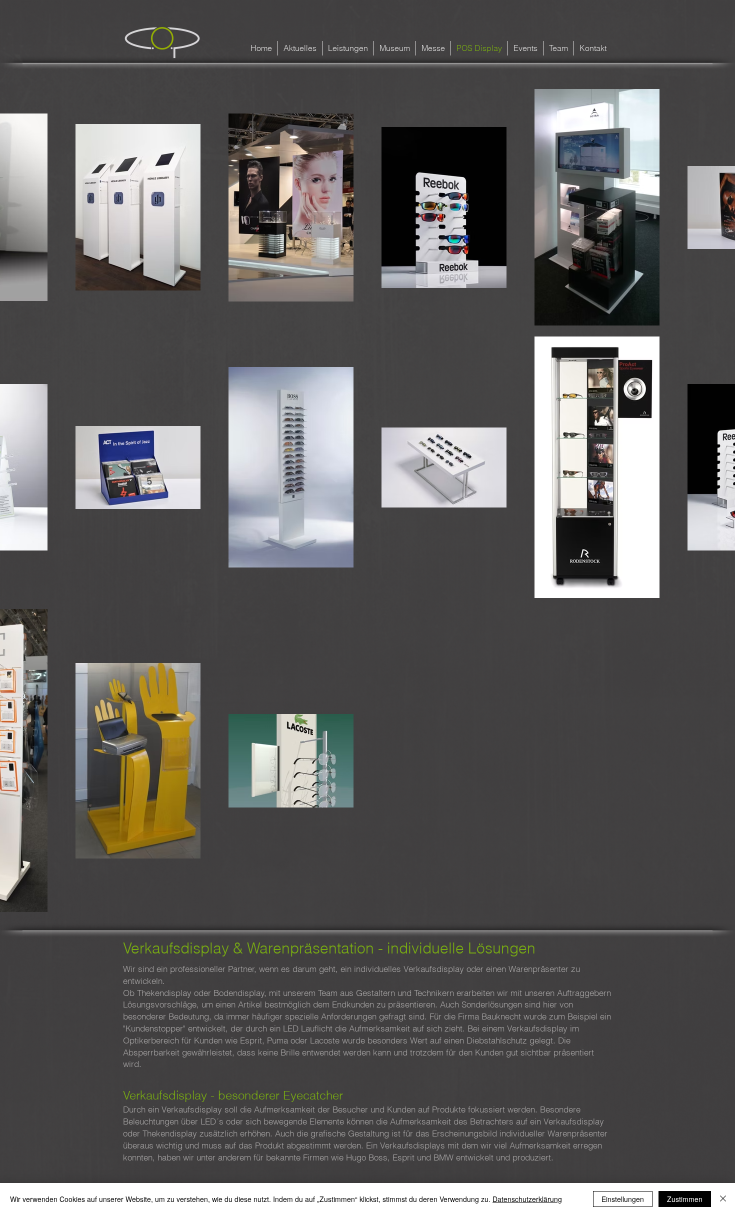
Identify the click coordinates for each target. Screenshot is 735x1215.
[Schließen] (723, 1199)
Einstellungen (623, 1199)
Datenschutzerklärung (527, 1199)
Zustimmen (684, 1199)
